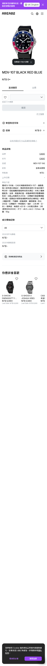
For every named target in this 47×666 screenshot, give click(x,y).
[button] (37, 13)
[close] (43, 5)
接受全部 (33, 658)
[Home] (8, 13)
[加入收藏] (5, 97)
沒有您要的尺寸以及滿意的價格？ (23, 141)
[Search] (32, 13)
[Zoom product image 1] (23, 41)
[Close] (31, 62)
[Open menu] (42, 13)
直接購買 (13, 87)
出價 (34, 87)
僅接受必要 (13, 658)
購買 (23, 107)
